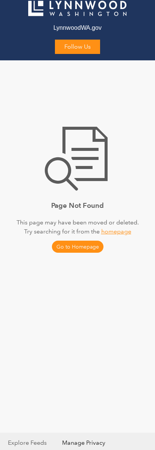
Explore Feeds (27, 442)
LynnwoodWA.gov (77, 28)
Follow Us (77, 46)
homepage (116, 231)
